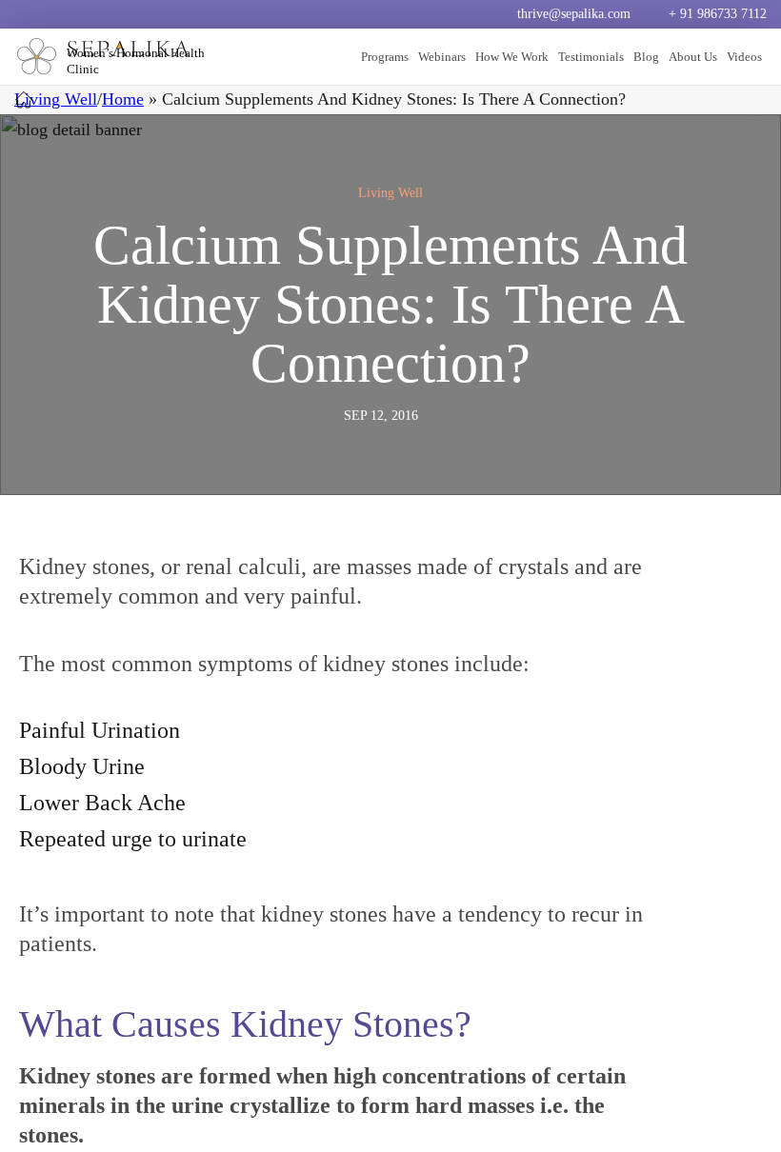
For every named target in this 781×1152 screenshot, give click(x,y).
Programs (385, 57)
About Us (693, 57)
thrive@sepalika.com (574, 14)
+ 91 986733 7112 (718, 14)
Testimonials (591, 57)
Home (123, 99)
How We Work (512, 57)
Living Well (55, 99)
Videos (744, 57)
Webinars (442, 57)
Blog (646, 57)
